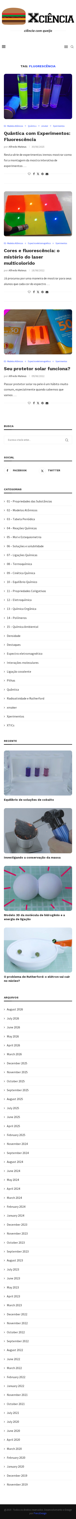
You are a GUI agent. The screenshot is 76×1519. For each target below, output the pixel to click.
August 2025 (15, 1099)
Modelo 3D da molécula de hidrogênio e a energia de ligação (34, 917)
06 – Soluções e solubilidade (25, 546)
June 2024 (13, 1171)
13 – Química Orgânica (21, 609)
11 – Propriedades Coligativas (26, 591)
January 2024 (15, 1215)
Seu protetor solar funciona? (37, 368)
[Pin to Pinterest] (42, 174)
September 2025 (18, 1090)
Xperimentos (15, 716)
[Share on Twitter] (38, 174)
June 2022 (13, 1359)
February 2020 (16, 1457)
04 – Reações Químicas (22, 528)
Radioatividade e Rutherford (25, 698)
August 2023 (15, 1260)
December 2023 (17, 1224)
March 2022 (14, 1368)
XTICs (10, 725)
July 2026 (13, 1018)
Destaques (14, 645)
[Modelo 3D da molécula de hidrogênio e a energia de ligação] (38, 888)
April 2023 (13, 1296)
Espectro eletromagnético (24, 653)
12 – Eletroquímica (19, 600)
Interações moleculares (23, 663)
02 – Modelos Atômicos (22, 510)
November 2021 (17, 1395)
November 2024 (17, 1144)
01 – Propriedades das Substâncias (29, 501)
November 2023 (17, 1233)
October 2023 (16, 1242)
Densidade (13, 636)
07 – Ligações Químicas (22, 555)
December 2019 (17, 1475)
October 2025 (16, 1081)
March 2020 (14, 1449)
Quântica (13, 689)
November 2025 (17, 1072)
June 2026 (13, 1027)
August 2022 (15, 1350)
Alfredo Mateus (18, 146)
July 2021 (13, 1413)
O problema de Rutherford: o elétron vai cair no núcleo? (37, 979)
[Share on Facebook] (34, 174)
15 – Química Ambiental (22, 627)
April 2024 (13, 1189)
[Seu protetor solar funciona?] (38, 331)
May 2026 (13, 1036)
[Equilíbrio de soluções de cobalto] (38, 773)
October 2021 (16, 1404)
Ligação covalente (19, 671)
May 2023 (13, 1287)
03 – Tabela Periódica (21, 519)
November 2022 (17, 1323)
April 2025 (13, 1126)
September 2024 (18, 1153)
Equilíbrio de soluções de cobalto (29, 800)
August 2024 (15, 1162)
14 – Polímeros (17, 618)
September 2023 (18, 1251)
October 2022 (16, 1332)
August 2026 (15, 1009)
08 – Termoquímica (19, 564)
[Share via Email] (47, 174)
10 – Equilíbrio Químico (22, 582)
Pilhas (11, 680)
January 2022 (15, 1386)
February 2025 (16, 1135)
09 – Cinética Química (21, 573)
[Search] (72, 46)
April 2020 (13, 1440)
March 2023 (14, 1305)
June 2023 (13, 1278)
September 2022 (18, 1341)
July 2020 (13, 1422)
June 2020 (13, 1431)
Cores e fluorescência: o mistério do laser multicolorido (32, 257)
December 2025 (17, 1063)
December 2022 (17, 1314)
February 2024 (16, 1206)
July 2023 (13, 1269)
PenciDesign (40, 1513)
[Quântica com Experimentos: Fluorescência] (38, 96)
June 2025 (13, 1117)
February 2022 (16, 1377)
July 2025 (13, 1108)
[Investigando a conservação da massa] (38, 830)
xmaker (12, 707)
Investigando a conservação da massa (32, 857)
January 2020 (15, 1466)
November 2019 (17, 1484)
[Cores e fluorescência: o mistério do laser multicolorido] (38, 213)
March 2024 (14, 1198)
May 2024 (13, 1180)
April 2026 (13, 1045)
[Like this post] (29, 174)
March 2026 (14, 1054)
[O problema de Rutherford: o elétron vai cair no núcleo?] (38, 950)
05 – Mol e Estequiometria (24, 537)
